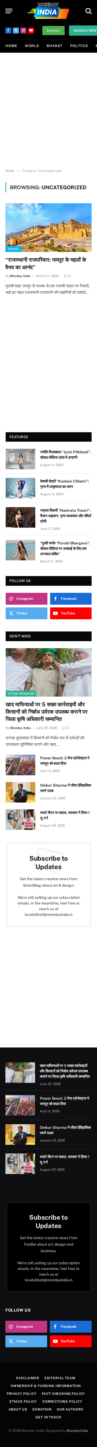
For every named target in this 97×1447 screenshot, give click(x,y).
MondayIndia (77, 1431)
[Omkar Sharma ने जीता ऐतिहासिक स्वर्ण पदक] (20, 792)
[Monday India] (48, 11)
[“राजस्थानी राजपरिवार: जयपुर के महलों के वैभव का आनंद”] (48, 227)
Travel (13, 249)
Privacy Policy (22, 1394)
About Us (18, 1409)
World (32, 46)
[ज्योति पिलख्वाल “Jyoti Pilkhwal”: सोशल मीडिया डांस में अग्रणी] (20, 459)
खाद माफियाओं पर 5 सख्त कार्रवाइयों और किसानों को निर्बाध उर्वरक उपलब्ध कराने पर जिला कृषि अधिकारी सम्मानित (47, 711)
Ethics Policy (23, 1401)
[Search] (88, 11)
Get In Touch (48, 1417)
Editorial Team (59, 1378)
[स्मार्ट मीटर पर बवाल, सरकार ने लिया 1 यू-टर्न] (20, 819)
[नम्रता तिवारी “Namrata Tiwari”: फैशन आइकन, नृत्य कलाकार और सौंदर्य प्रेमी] (20, 517)
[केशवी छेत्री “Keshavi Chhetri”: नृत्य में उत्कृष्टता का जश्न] (20, 488)
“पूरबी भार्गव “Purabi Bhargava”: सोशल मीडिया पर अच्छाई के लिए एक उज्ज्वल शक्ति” (65, 548)
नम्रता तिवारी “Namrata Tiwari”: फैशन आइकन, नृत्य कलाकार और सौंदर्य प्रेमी (65, 515)
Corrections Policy (62, 1401)
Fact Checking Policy (63, 1394)
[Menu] (8, 11)
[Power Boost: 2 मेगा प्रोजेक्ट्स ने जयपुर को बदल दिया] (20, 765)
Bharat (54, 46)
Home (11, 46)
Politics (79, 46)
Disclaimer (27, 1378)
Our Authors (70, 1409)
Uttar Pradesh (21, 693)
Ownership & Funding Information (46, 1386)
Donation (53, 30)
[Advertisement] (48, 110)
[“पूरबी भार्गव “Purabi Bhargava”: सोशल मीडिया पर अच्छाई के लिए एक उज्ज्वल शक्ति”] (20, 550)
